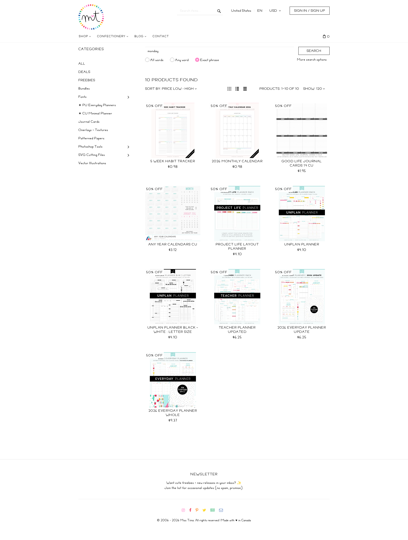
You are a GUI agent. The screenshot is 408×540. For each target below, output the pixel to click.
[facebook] (192, 510)
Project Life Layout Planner (237, 246)
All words (157, 59)
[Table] (245, 88)
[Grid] (229, 88)
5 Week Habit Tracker (172, 161)
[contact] (222, 510)
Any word (182, 59)
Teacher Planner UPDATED (237, 329)
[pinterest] (199, 510)
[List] (237, 88)
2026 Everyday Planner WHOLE (173, 412)
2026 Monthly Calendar (237, 161)
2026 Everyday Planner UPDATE (302, 329)
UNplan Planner (301, 244)
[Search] (219, 10)
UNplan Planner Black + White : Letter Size (172, 329)
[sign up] (214, 510)
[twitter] (206, 510)
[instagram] (185, 510)
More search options (312, 59)
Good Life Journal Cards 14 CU (302, 163)
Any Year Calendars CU (172, 244)
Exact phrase (209, 59)
